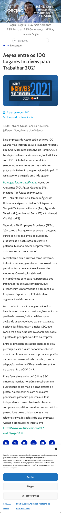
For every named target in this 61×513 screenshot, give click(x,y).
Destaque (16, 45)
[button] (56, 448)
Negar (30, 486)
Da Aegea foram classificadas (20, 182)
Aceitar (30, 477)
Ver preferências (30, 495)
